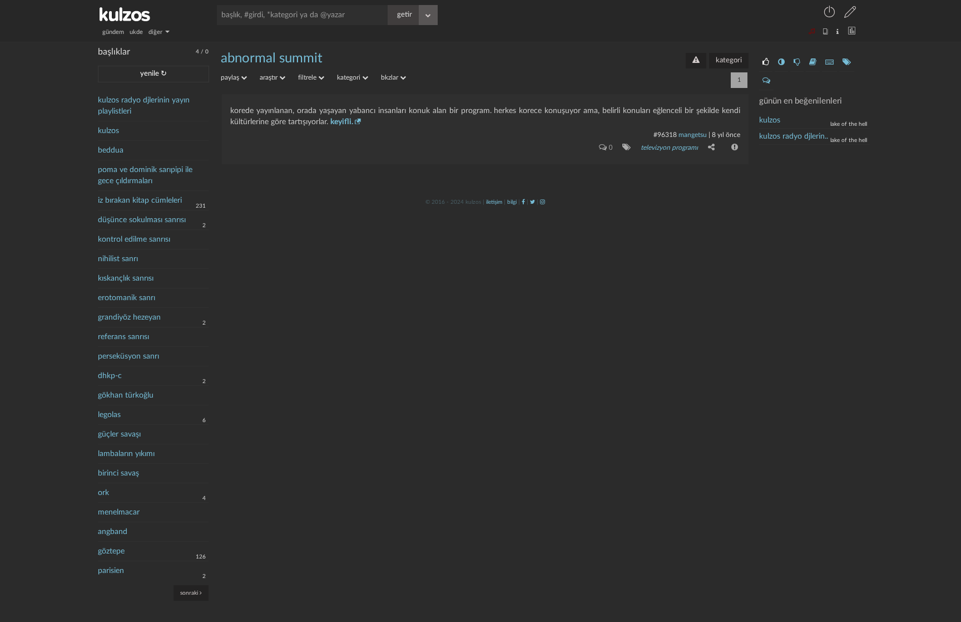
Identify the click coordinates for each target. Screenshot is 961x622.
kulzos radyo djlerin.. (793, 136)
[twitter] (532, 202)
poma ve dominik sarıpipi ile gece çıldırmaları (145, 175)
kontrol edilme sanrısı (134, 239)
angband (112, 532)
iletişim (494, 202)
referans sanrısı (123, 337)
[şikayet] (733, 147)
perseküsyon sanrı (128, 356)
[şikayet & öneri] (696, 60)
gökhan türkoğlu (125, 395)
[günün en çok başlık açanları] (846, 62)
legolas (109, 415)
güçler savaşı (119, 434)
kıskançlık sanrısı (125, 278)
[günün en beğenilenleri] (765, 62)
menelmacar (119, 512)
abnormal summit (272, 58)
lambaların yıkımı (126, 454)
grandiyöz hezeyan (129, 317)
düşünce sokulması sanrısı (142, 220)
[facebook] (523, 202)
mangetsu (692, 134)
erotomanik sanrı (126, 298)
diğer (156, 32)
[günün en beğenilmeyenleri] (797, 62)
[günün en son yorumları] (766, 81)
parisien (111, 571)
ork (103, 493)
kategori (729, 60)
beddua (110, 150)
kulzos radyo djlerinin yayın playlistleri (144, 105)
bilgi (512, 202)
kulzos (108, 131)
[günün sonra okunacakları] (813, 62)
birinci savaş (118, 473)
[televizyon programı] (624, 147)
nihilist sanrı (118, 259)
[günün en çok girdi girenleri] (829, 62)
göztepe (111, 551)
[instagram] (542, 202)
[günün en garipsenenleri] (781, 62)
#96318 (665, 134)
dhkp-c (110, 376)
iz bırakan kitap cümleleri (140, 200)
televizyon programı (669, 147)
